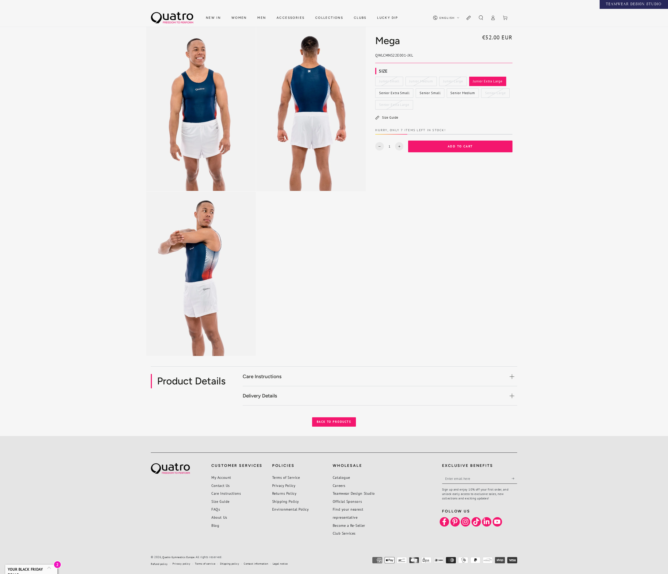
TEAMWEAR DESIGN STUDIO (634, 4)
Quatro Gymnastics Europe (178, 557)
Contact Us (220, 485)
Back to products (334, 422)
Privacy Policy (284, 485)
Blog (215, 525)
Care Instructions (226, 493)
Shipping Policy (285, 501)
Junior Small (389, 82)
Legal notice (280, 563)
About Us (219, 517)
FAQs (215, 509)
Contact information (256, 563)
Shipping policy (229, 563)
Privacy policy (181, 563)
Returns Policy (284, 493)
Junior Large (453, 82)
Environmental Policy (290, 509)
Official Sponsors (347, 501)
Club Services (344, 533)
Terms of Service (286, 477)
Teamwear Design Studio (354, 493)
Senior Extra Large (394, 106)
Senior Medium (462, 94)
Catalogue (341, 477)
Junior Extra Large (488, 82)
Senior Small (430, 94)
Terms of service (205, 563)
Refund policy (159, 564)
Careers (339, 485)
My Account (221, 477)
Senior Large (495, 94)
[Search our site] (481, 18)
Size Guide (390, 118)
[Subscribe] (514, 478)
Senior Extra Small (394, 94)
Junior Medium (421, 82)
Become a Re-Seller (349, 525)
